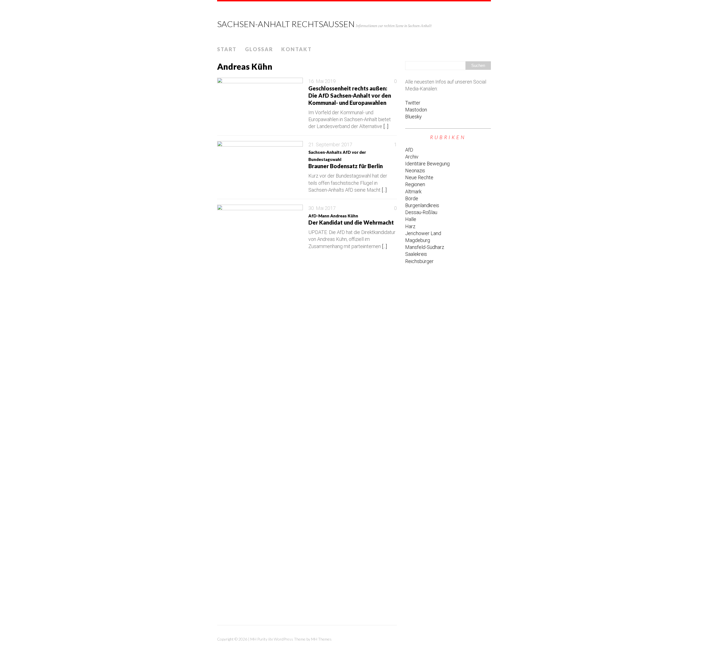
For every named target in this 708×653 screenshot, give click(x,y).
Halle (410, 219)
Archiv (411, 157)
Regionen (415, 184)
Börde (411, 198)
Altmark (413, 191)
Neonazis (415, 170)
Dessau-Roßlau (421, 212)
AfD (409, 150)
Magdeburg (417, 240)
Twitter (412, 103)
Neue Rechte (419, 177)
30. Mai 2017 (322, 208)
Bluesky (413, 116)
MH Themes (321, 639)
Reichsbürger (419, 261)
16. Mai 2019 (322, 81)
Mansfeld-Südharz (424, 247)
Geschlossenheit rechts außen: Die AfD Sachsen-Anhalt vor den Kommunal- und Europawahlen (349, 95)
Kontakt (296, 49)
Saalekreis (416, 254)
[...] (385, 126)
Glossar (259, 49)
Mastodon (416, 110)
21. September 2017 (330, 144)
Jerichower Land (423, 233)
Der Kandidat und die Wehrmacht (351, 219)
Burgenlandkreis (422, 205)
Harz (410, 226)
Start (227, 49)
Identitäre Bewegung (427, 163)
